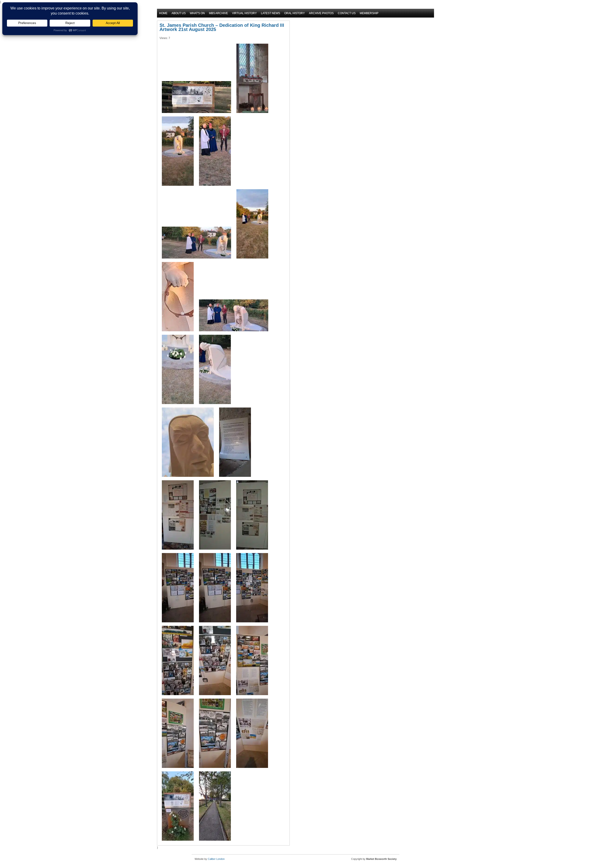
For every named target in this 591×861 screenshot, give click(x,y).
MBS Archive (218, 13)
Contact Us (347, 13)
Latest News (270, 13)
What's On (197, 13)
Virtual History (244, 13)
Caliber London (216, 859)
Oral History (294, 13)
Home (163, 13)
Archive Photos (321, 13)
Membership (369, 13)
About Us (179, 13)
